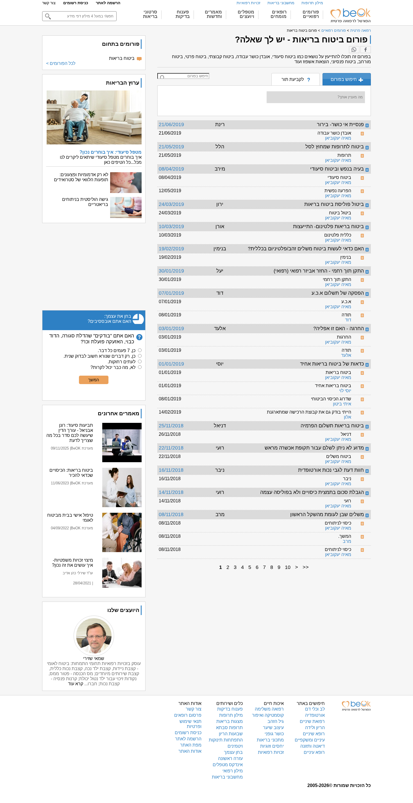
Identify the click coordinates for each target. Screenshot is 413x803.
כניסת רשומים (75, 3)
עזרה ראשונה (230, 758)
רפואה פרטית (360, 30)
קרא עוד (75, 683)
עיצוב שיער (273, 727)
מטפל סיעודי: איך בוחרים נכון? (111, 152)
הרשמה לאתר (108, 3)
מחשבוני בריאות (280, 3)
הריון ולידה (315, 727)
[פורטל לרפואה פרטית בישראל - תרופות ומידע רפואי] (350, 15)
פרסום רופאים (187, 715)
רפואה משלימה (269, 709)
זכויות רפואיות (248, 3)
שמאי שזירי (93, 658)
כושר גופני (274, 733)
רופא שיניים (314, 733)
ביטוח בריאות (122, 58)
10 (288, 567)
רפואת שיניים (312, 721)
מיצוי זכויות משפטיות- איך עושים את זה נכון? (72, 563)
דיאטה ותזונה (312, 746)
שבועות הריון (231, 733)
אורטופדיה (315, 715)
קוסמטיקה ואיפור (268, 715)
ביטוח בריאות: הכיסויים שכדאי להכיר (71, 473)
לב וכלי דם (315, 709)
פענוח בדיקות (230, 709)
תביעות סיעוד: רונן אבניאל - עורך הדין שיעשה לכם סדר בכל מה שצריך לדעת (69, 433)
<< (306, 567)
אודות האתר (189, 751)
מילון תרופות (312, 3)
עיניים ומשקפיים (310, 740)
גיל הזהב (275, 721)
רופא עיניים (314, 752)
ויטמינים (235, 746)
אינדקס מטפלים (228, 764)
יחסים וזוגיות (272, 746)
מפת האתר (190, 745)
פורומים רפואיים (333, 30)
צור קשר (49, 3)
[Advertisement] (94, 266)
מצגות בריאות (229, 721)
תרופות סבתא (229, 727)
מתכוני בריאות (270, 740)
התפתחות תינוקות (226, 740)
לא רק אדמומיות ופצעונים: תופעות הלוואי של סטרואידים (81, 177)
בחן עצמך (233, 752)
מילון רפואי (233, 770)
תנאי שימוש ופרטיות (190, 724)
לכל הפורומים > (60, 63)
